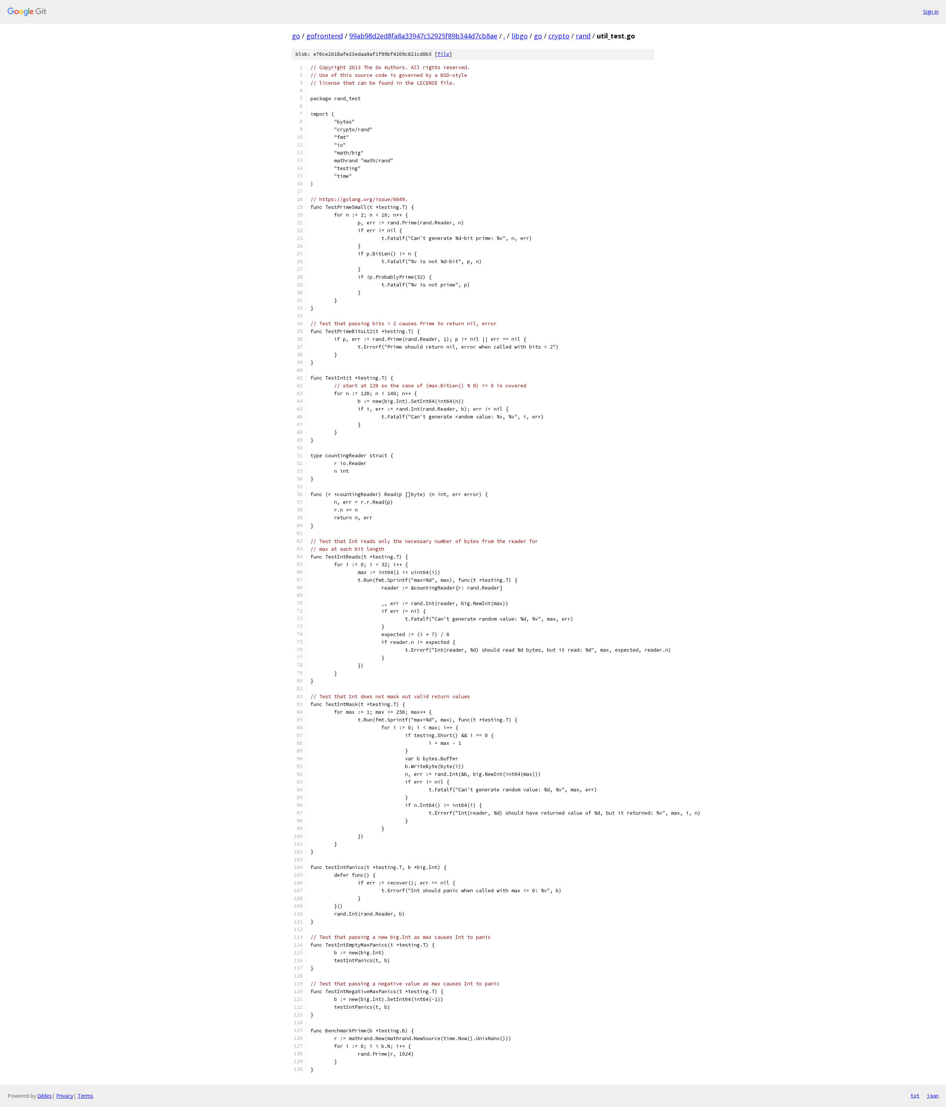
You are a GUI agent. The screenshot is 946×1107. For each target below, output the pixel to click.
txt (915, 1095)
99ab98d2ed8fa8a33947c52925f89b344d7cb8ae (423, 35)
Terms (85, 1095)
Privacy (64, 1095)
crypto (558, 35)
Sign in (931, 11)
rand (583, 35)
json (933, 1095)
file (443, 54)
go (296, 35)
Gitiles (44, 1095)
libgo (519, 35)
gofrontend (324, 35)
